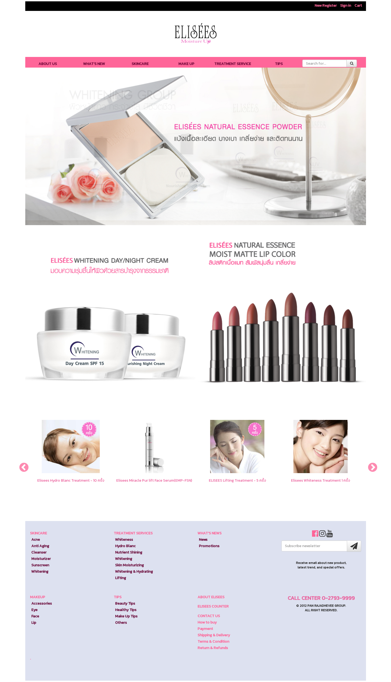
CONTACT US (209, 616)
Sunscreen (40, 565)
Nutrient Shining (128, 552)
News (203, 539)
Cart (358, 5)
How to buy (207, 622)
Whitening (39, 571)
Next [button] (370, 465)
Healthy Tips (125, 610)
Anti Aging (40, 546)
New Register (326, 5)
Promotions (209, 546)
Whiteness (124, 539)
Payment (205, 628)
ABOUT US (48, 64)
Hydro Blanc (125, 546)
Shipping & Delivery (214, 635)
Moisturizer (41, 558)
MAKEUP (37, 597)
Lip (33, 622)
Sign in (345, 5)
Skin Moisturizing (129, 565)
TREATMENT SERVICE (232, 64)
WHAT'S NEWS (210, 533)
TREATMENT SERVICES (133, 533)
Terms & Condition (213, 641)
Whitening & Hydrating (134, 571)
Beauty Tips (125, 603)
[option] (71, 466)
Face (35, 616)
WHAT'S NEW (94, 64)
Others (121, 622)
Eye (34, 610)
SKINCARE (140, 64)
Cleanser (39, 552)
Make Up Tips (126, 616)
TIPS (279, 64)
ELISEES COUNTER (213, 606)
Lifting (120, 578)
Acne (35, 539)
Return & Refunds (213, 648)
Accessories (41, 603)
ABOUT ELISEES (211, 597)
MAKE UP (186, 64)
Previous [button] (21, 465)
